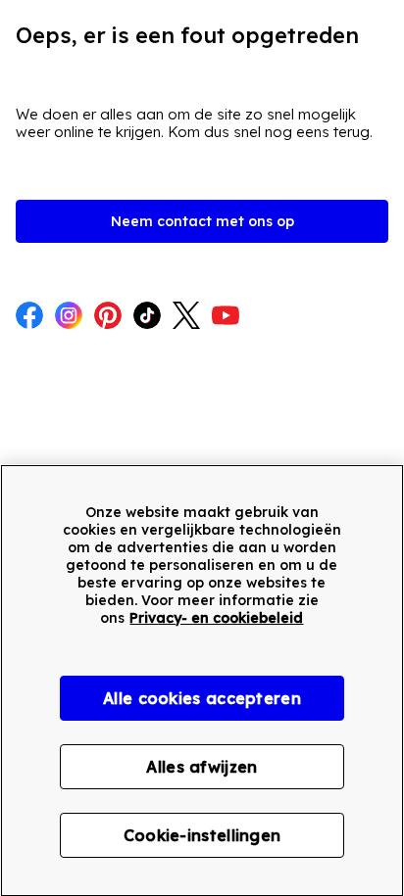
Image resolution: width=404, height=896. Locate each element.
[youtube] (225, 317)
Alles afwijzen (201, 767)
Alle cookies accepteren (202, 698)
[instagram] (68, 317)
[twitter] (186, 317)
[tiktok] (147, 317)
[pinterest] (108, 317)
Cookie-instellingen (202, 835)
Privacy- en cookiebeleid (216, 618)
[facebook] (29, 317)
